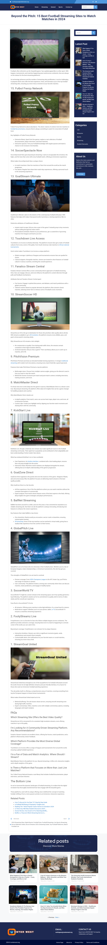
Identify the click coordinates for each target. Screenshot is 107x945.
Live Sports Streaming (60, 822)
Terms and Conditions (92, 942)
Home (36, 7)
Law (78, 130)
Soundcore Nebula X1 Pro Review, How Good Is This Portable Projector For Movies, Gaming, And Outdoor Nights (22, 907)
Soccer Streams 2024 (32, 824)
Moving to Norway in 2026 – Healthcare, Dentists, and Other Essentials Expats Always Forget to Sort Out (83, 907)
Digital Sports (29, 822)
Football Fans (38, 822)
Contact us (69, 7)
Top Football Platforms (56, 824)
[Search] (95, 7)
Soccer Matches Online (18, 824)
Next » (57, 917)
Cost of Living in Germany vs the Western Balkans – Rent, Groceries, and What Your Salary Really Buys (89, 64)
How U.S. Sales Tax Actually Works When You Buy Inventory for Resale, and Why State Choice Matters (88, 97)
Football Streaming (47, 822)
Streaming (45, 7)
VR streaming (19, 521)
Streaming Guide (44, 824)
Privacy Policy (79, 942)
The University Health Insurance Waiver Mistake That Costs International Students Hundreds (88, 74)
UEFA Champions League (38, 579)
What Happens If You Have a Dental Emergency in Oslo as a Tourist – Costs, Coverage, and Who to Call (22, 877)
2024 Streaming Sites (18, 822)
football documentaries (18, 129)
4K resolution (34, 335)
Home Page (59, 942)
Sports (61, 7)
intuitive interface (33, 461)
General (53, 7)
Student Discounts (82, 144)
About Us (69, 942)
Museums (80, 133)
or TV (53, 609)
